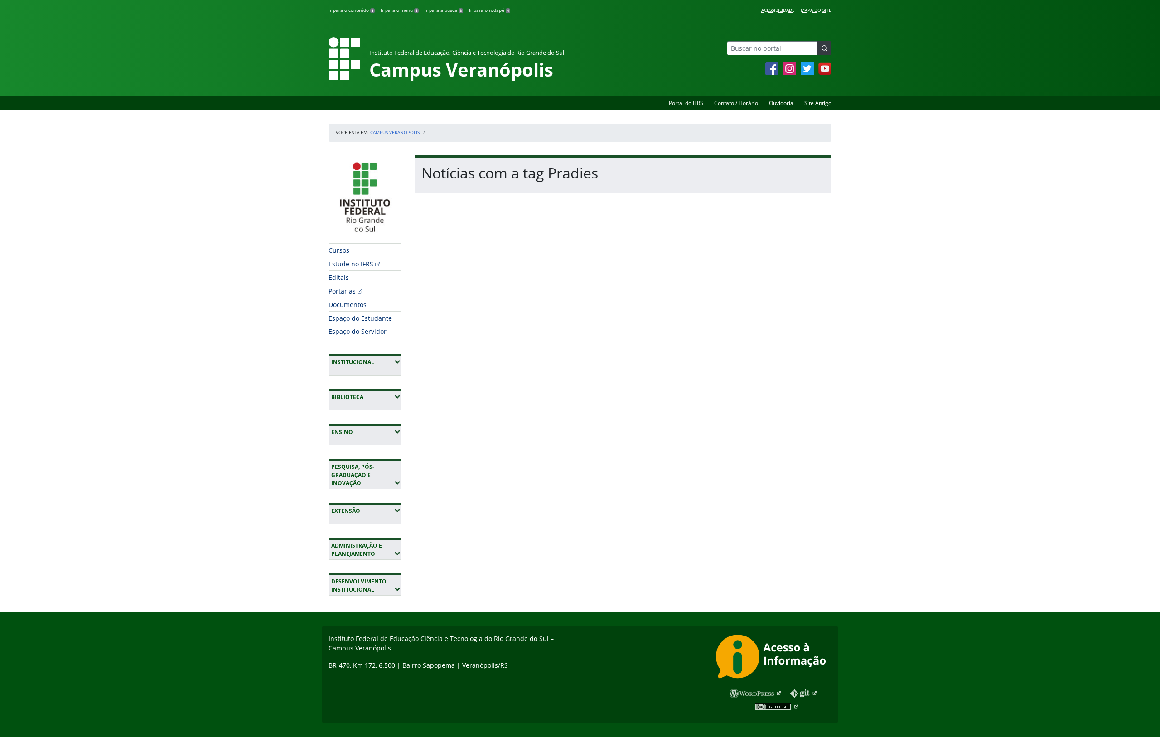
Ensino (366, 432)
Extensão (366, 510)
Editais (339, 277)
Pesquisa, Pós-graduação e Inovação (366, 475)
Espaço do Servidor (358, 331)
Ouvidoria (781, 103)
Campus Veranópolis (395, 132)
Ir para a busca (443, 10)
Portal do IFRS (686, 103)
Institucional (366, 362)
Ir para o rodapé (489, 10)
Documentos (348, 304)
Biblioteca (366, 397)
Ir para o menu (399, 10)
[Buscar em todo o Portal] (824, 48)
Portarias (342, 291)
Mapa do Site (816, 10)
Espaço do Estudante (360, 318)
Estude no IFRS (351, 264)
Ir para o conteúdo (351, 10)
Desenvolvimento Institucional (366, 585)
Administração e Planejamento (366, 550)
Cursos (339, 250)
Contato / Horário (736, 103)
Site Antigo (817, 103)
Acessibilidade (778, 10)
